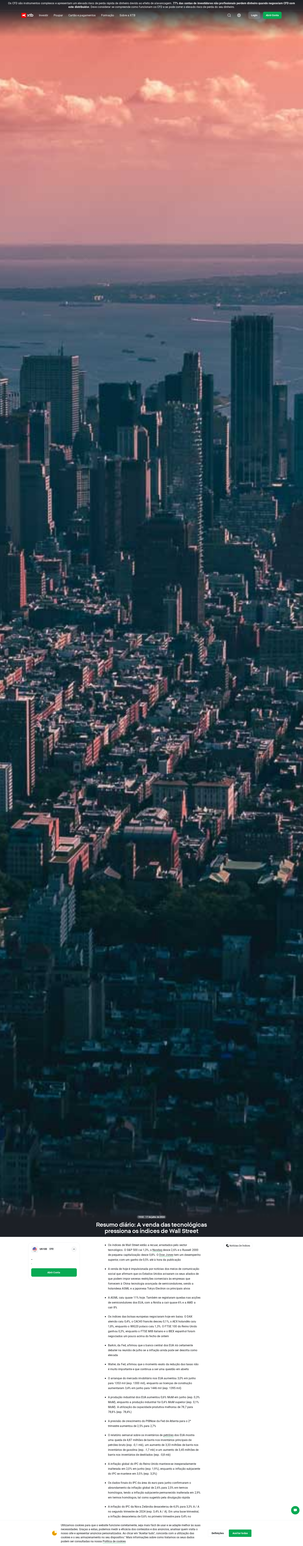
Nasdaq (157, 1250)
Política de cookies (114, 1541)
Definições (218, 1533)
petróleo (168, 1435)
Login (254, 15)
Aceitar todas (240, 1533)
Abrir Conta (272, 15)
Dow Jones (166, 1255)
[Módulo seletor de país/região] (239, 15)
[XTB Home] (27, 15)
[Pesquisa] (229, 15)
